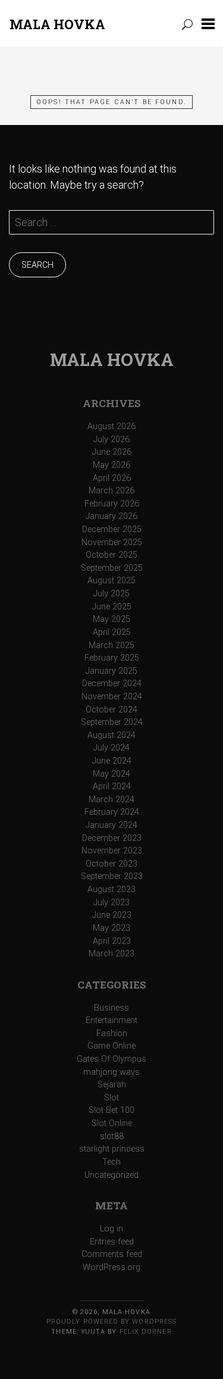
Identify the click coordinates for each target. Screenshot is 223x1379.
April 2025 (112, 632)
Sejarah (112, 1085)
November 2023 (111, 851)
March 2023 (111, 954)
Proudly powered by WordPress (111, 1321)
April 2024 (112, 786)
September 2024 (112, 722)
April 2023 (112, 941)
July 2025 (111, 594)
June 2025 (111, 607)
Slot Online (112, 1123)
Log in (111, 1229)
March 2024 (111, 800)
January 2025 (111, 671)
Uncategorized (111, 1175)
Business (111, 1008)
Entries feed (112, 1242)
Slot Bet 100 (111, 1110)
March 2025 (111, 645)
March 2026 (111, 491)
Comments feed (111, 1254)
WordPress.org (111, 1267)
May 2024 (111, 774)
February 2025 (111, 658)
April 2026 (112, 478)
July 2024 (111, 748)
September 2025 (112, 568)
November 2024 (111, 697)
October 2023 (111, 864)
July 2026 (111, 439)
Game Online (111, 1046)
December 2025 (112, 529)
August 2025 (111, 581)
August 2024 (111, 735)
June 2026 (111, 452)
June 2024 (111, 761)
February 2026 (111, 504)
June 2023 (111, 915)
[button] (208, 23)
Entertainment (111, 1020)
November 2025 (111, 542)
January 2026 (111, 516)
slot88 (112, 1136)
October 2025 (111, 555)
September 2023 (112, 876)
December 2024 (112, 683)
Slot (111, 1098)
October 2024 (111, 710)
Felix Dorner (146, 1332)
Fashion (111, 1033)
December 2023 (112, 838)
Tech (111, 1162)
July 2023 (111, 903)
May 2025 (111, 619)
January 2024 (111, 825)
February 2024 (111, 812)
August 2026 (111, 426)
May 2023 (111, 928)
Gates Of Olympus (111, 1059)
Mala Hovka (57, 24)
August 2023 (111, 889)
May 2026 (111, 465)
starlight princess (112, 1149)
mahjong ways (111, 1072)
